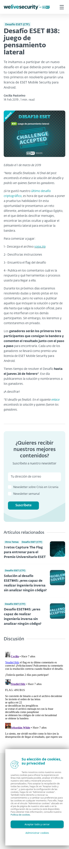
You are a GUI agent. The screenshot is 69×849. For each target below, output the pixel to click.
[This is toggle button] (62, 7)
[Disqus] (34, 694)
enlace (55, 399)
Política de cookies (20, 814)
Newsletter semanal (26, 494)
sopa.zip (40, 246)
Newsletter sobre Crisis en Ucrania (35, 487)
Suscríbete (23, 505)
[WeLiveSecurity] (27, 7)
